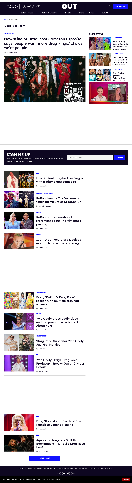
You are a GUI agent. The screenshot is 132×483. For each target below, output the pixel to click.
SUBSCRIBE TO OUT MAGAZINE (10, 6)
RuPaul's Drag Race (44, 193)
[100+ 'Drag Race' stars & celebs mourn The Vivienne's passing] (19, 241)
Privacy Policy (41, 479)
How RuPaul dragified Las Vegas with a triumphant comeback (59, 179)
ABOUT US (32, 469)
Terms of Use (55, 479)
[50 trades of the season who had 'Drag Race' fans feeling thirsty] (100, 59)
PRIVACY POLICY (81, 469)
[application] (108, 93)
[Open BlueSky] (29, 6)
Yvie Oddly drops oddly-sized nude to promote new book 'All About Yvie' (58, 322)
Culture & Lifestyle (49, 13)
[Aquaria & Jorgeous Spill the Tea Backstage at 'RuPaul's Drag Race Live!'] (19, 443)
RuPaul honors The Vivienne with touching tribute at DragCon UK (59, 200)
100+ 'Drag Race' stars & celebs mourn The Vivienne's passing (58, 241)
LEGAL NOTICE (107, 469)
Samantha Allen (11, 52)
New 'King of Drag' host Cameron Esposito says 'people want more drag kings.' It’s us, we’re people (43, 43)
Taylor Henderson (44, 206)
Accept (126, 479)
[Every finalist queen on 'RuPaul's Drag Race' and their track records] (100, 75)
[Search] (110, 6)
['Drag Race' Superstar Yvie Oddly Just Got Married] (19, 342)
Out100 (105, 13)
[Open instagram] (38, 6)
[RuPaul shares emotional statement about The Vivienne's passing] (19, 220)
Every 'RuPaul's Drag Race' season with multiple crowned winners (57, 300)
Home (6, 19)
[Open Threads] (33, 6)
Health (68, 13)
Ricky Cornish (43, 451)
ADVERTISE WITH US (65, 469)
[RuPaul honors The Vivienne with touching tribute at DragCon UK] (19, 199)
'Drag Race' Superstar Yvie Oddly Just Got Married (60, 342)
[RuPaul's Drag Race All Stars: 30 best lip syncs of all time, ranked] (100, 43)
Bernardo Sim (43, 186)
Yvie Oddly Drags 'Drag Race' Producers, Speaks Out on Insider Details (60, 363)
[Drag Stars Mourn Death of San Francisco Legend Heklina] (19, 422)
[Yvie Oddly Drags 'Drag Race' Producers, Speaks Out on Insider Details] (19, 363)
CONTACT (23, 469)
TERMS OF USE (94, 469)
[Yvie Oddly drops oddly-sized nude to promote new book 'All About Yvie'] (19, 322)
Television (9, 33)
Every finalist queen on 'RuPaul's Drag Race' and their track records (119, 78)
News (91, 13)
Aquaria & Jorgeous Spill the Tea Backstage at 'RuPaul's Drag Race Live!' (60, 443)
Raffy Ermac (42, 349)
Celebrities (118, 54)
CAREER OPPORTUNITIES (46, 469)
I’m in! (120, 158)
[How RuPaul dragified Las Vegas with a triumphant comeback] (19, 179)
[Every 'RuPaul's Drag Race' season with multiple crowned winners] (19, 300)
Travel (81, 13)
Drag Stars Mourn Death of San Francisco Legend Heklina (58, 422)
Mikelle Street (43, 371)
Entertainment (27, 13)
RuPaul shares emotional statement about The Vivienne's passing (59, 220)
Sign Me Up (120, 6)
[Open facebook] (24, 6)
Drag (38, 173)
